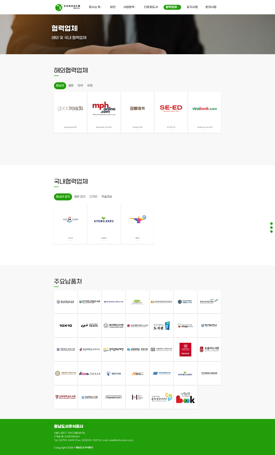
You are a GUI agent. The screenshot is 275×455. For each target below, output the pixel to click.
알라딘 (137, 238)
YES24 (70, 238)
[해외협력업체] (271, 223)
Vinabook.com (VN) (204, 127)
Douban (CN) (137, 127)
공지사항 (192, 7)
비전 (113, 7)
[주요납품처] (271, 231)
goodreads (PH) (70, 127)
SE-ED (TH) (171, 127)
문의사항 (210, 7)
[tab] (60, 85)
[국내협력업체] (271, 227)
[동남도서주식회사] (68, 7)
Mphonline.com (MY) (104, 127)
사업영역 (128, 7)
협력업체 (171, 7)
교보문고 (103, 238)
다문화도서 (151, 7)
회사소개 (94, 7)
